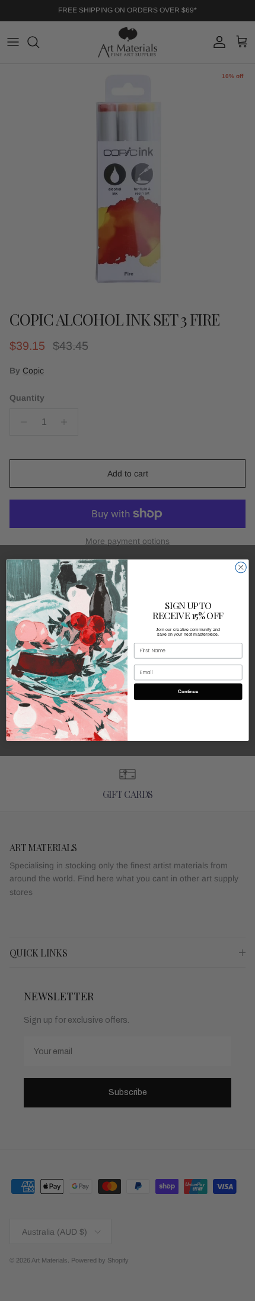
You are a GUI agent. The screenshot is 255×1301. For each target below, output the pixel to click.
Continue (188, 691)
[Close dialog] (240, 567)
